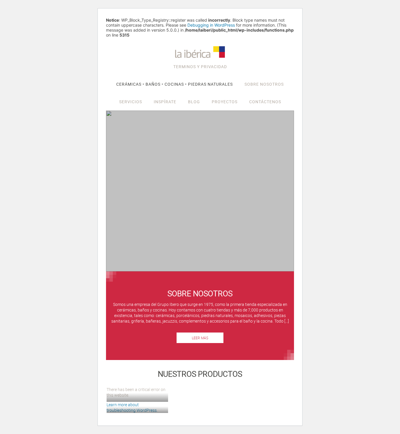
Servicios (130, 101)
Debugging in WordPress (211, 25)
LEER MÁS (200, 337)
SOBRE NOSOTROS (264, 84)
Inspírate (165, 101)
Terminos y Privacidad (200, 66)
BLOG (194, 101)
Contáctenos (265, 101)
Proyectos (224, 101)
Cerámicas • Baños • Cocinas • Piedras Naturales (174, 84)
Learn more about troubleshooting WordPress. (132, 407)
